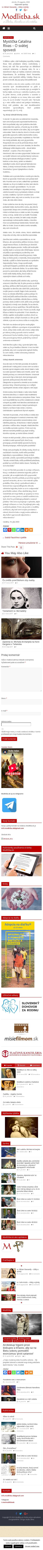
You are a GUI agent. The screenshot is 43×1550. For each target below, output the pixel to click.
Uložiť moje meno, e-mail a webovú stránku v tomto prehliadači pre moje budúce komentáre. (20, 733)
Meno (4, 698)
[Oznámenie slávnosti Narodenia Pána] (8, 1386)
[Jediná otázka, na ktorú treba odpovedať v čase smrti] (9, 1423)
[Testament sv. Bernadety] (21, 589)
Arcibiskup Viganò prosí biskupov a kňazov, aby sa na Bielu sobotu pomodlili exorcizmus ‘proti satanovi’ (19, 1349)
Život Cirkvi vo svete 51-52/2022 (28, 1199)
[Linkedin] (22, 530)
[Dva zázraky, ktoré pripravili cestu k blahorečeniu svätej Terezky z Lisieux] (8, 1282)
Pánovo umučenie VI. (30, 542)
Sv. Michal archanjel (32, 1341)
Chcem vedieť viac (32, 1546)
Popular (9, 1065)
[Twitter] (18, 530)
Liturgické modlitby (10, 1338)
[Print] (27, 530)
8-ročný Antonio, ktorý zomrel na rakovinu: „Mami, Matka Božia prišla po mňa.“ (27, 1470)
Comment (36, 1065)
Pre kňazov (7, 1341)
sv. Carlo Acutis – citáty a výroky (28, 1269)
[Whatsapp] (14, 530)
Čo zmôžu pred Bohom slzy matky (18, 580)
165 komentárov (35, 1074)
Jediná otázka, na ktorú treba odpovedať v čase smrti (27, 1425)
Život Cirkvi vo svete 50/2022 (27, 1211)
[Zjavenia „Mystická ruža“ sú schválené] (8, 1174)
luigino (19, 1356)
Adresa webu (6, 721)
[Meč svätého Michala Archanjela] (8, 1148)
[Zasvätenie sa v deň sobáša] (8, 1398)
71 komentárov (19, 1096)
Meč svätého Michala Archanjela (28, 1149)
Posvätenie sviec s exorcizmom (14, 1379)
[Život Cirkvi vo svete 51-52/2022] (8, 1198)
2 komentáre (33, 1474)
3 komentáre (19, 1450)
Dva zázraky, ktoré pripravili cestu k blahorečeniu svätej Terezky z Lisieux (26, 1284)
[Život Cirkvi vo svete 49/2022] (8, 1221)
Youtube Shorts (6, 747)
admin (18, 53)
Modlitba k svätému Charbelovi (28, 1082)
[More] (31, 530)
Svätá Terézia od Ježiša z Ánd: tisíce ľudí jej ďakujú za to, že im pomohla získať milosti (28, 1189)
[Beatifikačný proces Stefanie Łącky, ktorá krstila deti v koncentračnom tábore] (9, 1435)
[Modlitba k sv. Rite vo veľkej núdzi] (9, 1068)
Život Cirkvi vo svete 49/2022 (27, 1222)
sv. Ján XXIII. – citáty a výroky (27, 1295)
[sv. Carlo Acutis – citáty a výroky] (8, 1269)
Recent (22, 1065)
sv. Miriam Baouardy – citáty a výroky (15, 7)
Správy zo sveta (18, 1341)
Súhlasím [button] (8, 1546)
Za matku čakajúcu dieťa (12, 1102)
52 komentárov (18, 1104)
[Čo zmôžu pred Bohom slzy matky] (21, 558)
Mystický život (8, 37)
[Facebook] (5, 530)
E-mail (4, 711)
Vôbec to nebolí (8, 1416)
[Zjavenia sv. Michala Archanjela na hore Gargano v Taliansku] (21, 619)
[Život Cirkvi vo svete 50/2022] (8, 1210)
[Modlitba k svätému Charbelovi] (9, 1080)
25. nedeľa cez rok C (10, 1480)
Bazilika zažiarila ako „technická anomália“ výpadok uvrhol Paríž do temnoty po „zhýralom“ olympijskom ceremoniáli (28, 1164)
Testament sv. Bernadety (14, 611)
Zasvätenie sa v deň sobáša (27, 1399)
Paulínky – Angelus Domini (12, 1094)
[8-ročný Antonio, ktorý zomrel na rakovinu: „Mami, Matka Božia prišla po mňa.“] (9, 1467)
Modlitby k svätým (24, 1338)
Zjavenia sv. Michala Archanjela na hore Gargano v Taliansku (20, 642)
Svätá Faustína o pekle (14, 537)
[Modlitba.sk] (3, 28)
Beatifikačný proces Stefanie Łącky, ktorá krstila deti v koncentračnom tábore (27, 1438)
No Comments (35, 1271)
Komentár (5, 666)
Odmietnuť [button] (18, 1546)
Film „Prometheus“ (9, 1448)
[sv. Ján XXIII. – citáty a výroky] (8, 1295)
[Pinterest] (9, 530)
